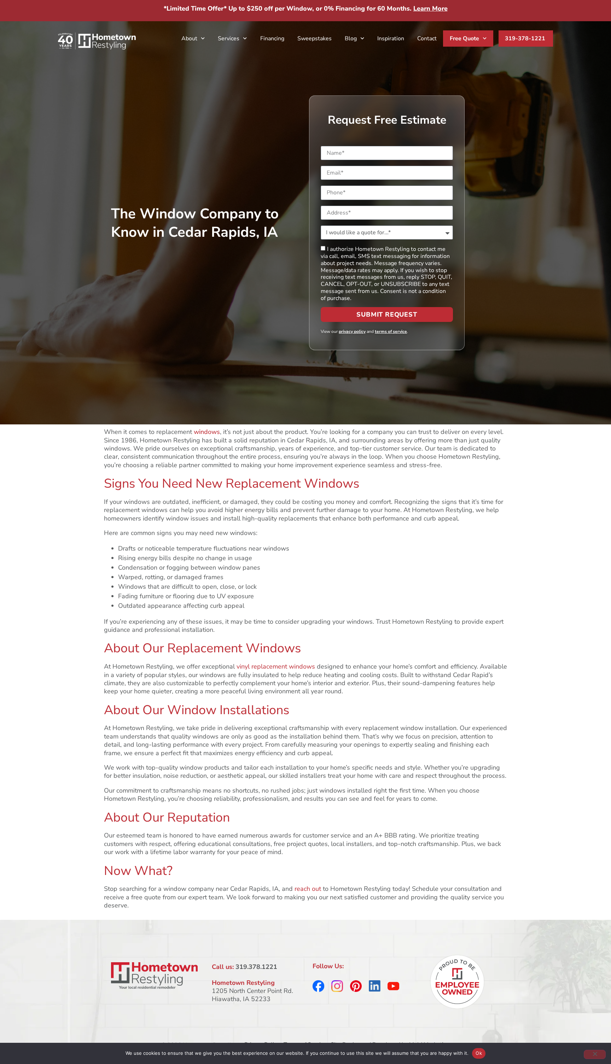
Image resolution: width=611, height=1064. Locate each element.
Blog (351, 38)
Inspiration (390, 38)
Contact (427, 38)
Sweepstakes (314, 38)
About (189, 38)
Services (228, 38)
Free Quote (464, 38)
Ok (479, 1053)
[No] (595, 1054)
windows (207, 432)
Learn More (430, 8)
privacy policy (352, 331)
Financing (272, 38)
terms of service (391, 331)
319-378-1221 (525, 38)
